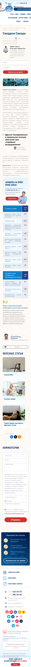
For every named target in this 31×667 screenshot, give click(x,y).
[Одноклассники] (19, 437)
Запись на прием (9, 9)
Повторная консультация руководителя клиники (13, 234)
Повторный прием (9, 221)
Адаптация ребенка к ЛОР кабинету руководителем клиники (13, 253)
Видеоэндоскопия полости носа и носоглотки (13, 295)
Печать (17, 347)
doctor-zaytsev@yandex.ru (15, 603)
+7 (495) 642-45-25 (11, 190)
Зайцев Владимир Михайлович (16, 337)
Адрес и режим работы (10, 4)
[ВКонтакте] (11, 437)
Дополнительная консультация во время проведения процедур (13, 240)
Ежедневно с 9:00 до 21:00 (15, 607)
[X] (15, 437)
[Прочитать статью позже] (16, 38)
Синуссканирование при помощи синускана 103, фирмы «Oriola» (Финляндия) (13, 283)
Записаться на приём (15, 560)
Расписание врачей (18, 6)
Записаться (12, 198)
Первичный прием (10, 214)
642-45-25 (21, 3)
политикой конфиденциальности (14, 513)
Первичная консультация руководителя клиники (13, 225)
